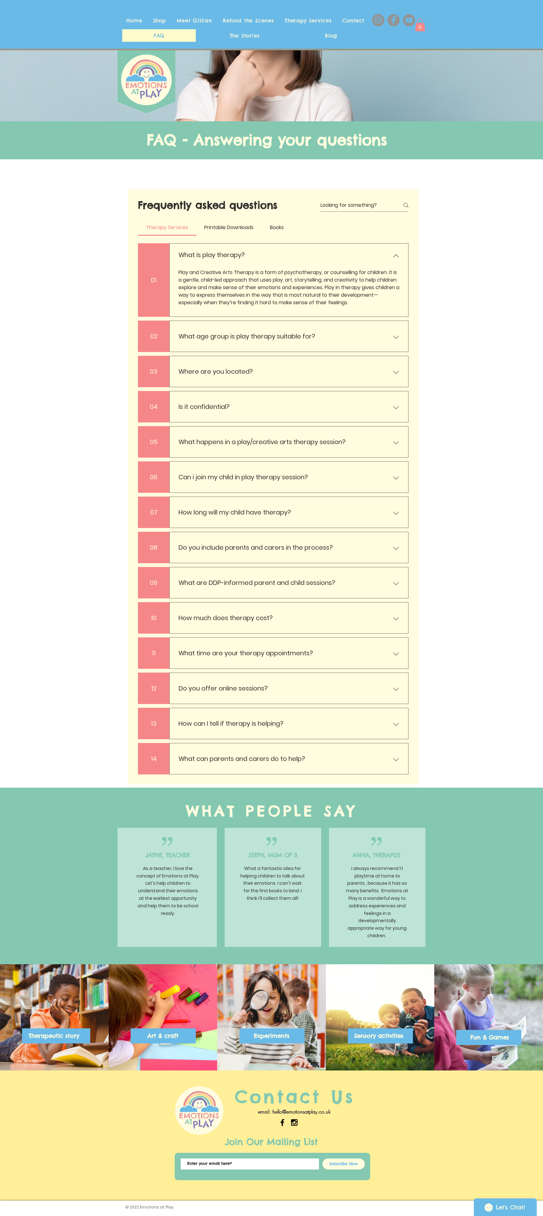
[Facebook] (393, 20)
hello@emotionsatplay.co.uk (301, 1111)
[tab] (167, 227)
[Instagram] (378, 20)
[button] (420, 25)
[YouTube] (409, 20)
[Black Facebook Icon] (282, 1122)
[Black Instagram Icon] (294, 1122)
